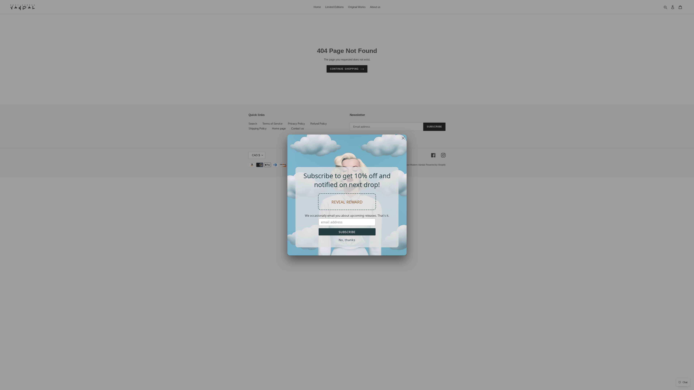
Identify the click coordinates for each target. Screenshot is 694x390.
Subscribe (347, 232)
